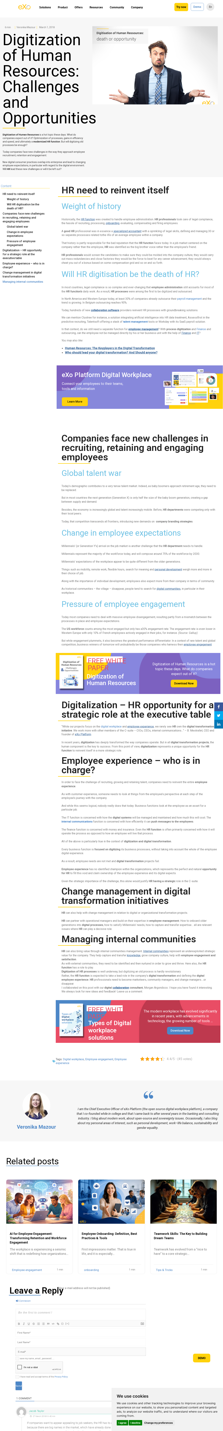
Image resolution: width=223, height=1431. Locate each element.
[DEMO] (218, 44)
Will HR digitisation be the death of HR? (23, 206)
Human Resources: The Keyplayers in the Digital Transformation (110, 348)
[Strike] (33, 1324)
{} (62, 1323)
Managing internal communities (23, 281)
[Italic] (23, 1324)
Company (137, 7)
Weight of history (18, 199)
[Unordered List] (43, 1324)
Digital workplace (73, 1059)
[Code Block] (53, 1324)
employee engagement (198, 644)
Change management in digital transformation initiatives (22, 274)
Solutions (45, 7)
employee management (143, 329)
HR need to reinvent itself (19, 194)
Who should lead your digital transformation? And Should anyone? (111, 352)
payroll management (189, 298)
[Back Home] (24, 8)
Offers (79, 7)
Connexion (25, 1300)
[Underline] (28, 1324)
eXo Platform (83, 734)
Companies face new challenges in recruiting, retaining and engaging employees (24, 217)
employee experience (140, 726)
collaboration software (105, 310)
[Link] (58, 1324)
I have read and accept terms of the (44, 1377)
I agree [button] (122, 1422)
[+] (67, 1323)
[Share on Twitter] (218, 715)
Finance (201, 329)
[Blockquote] (48, 1324)
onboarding (112, 223)
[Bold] (19, 1324)
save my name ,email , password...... (37, 1358)
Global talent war (17, 226)
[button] (184, 683)
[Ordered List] (38, 1324)
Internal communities (156, 951)
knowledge (133, 955)
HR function (88, 219)
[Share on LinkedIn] (218, 724)
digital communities (168, 588)
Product (63, 7)
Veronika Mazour (36, 1127)
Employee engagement (99, 1059)
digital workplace (111, 726)
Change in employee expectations (20, 234)
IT (198, 333)
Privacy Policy (61, 1377)
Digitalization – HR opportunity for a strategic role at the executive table (22, 254)
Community (117, 7)
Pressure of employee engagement (21, 243)
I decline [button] (135, 1422)
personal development (168, 569)
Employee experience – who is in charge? (23, 265)
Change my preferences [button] (158, 1422)
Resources (96, 7)
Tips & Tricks (164, 1270)
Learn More (74, 401)
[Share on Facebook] (218, 706)
